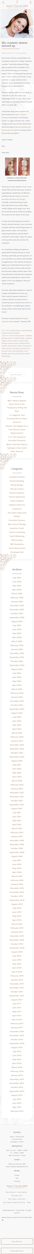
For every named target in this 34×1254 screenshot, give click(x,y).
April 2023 (17, 729)
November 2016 (17, 1035)
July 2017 (17, 1004)
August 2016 (17, 1047)
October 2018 (17, 944)
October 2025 (17, 613)
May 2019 (17, 916)
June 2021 (17, 816)
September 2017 (17, 996)
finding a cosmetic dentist (10, 343)
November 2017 (17, 988)
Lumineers (17, 509)
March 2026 (17, 593)
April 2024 (17, 685)
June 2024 (17, 677)
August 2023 (17, 713)
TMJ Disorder (17, 540)
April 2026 (17, 590)
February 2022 (17, 785)
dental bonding (23, 341)
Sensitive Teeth (17, 528)
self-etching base (18, 351)
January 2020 (17, 884)
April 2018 (17, 968)
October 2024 (17, 661)
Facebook (17, 1181)
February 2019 (17, 928)
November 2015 (17, 1083)
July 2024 (17, 673)
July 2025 (17, 625)
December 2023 (17, 701)
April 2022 (17, 777)
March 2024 (17, 689)
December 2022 (17, 745)
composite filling (19, 338)
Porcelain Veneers (17, 520)
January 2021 (17, 836)
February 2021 (17, 832)
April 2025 (17, 637)
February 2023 (17, 737)
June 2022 (17, 769)
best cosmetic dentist (17, 335)
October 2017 (17, 992)
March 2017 (17, 1020)
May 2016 (17, 1059)
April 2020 (17, 872)
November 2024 (17, 657)
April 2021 (17, 824)
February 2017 (17, 1023)
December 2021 (17, 793)
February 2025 (17, 645)
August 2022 (17, 761)
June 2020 (17, 864)
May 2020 (17, 868)
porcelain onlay (7, 351)
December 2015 (17, 1079)
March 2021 (17, 828)
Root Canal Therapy (17, 524)
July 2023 (17, 717)
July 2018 (17, 956)
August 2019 (17, 904)
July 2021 (17, 812)
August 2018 (17, 952)
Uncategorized (17, 552)
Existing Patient (17, 1251)
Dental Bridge (17, 485)
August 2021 (17, 808)
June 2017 (17, 1008)
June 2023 (17, 721)
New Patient (17, 1241)
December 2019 (17, 888)
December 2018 (17, 936)
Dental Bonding (27, 330)
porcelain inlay (25, 348)
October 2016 (17, 1039)
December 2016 (17, 1031)
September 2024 (17, 665)
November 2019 (17, 892)
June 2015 (17, 1103)
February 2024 (17, 693)
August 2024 (17, 669)
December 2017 (17, 984)
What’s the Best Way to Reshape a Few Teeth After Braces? (17, 448)
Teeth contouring (17, 532)
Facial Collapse (17, 501)
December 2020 (17, 840)
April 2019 (17, 920)
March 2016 (17, 1067)
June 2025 (17, 629)
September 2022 (17, 757)
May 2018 (17, 964)
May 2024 (17, 681)
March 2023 (17, 733)
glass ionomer (17, 346)
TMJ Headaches (17, 544)
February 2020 (17, 880)
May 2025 (17, 633)
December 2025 (17, 605)
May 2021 (17, 820)
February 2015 (17, 1111)
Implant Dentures (17, 505)
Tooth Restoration (17, 548)
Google (17, 1175)
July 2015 (17, 1099)
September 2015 (17, 1091)
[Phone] (30, 2)
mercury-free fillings (12, 348)
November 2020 (17, 844)
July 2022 (17, 765)
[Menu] (3, 2)
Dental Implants (17, 493)
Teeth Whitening (17, 536)
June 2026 (17, 582)
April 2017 (17, 1016)
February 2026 (17, 597)
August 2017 (17, 1000)
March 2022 (17, 781)
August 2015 (17, 1095)
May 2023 (17, 725)
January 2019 (17, 932)
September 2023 (17, 709)
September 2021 (17, 805)
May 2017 (17, 1012)
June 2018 (17, 960)
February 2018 (17, 976)
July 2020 (17, 860)
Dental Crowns (17, 489)
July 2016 (17, 1051)
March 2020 (17, 876)
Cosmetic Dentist (15, 330)
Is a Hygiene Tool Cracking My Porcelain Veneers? (17, 418)
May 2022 (17, 773)
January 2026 (17, 601)
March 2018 (17, 972)
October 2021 (17, 801)
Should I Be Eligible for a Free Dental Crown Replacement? (17, 429)
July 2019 (17, 908)
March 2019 (17, 924)
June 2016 (17, 1055)
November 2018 (17, 940)
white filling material (23, 353)
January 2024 (17, 697)
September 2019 (17, 900)
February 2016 (17, 1071)
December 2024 (17, 653)
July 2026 (17, 578)
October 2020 (17, 848)
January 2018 (17, 980)
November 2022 (17, 749)
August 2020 (17, 856)
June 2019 (17, 912)
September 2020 (17, 852)
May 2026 (17, 586)
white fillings (6, 356)
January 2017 (17, 1027)
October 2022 (17, 753)
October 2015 (17, 1087)
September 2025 (17, 617)
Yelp (17, 1178)
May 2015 (17, 1107)
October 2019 (17, 896)
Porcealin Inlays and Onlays (11, 333)
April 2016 (17, 1063)
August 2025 (17, 621)
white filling (12, 353)
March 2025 (17, 641)
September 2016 (17, 1043)
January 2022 (17, 789)
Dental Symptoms (17, 497)
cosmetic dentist (12, 341)
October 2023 (17, 705)
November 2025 (17, 609)
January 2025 (17, 649)
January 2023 (17, 741)
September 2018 (17, 948)
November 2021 (17, 797)
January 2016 (17, 1075)
